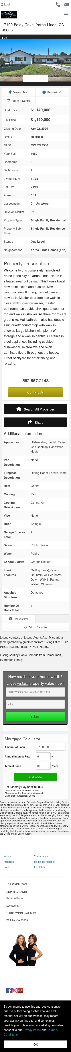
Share (39, 422)
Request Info (54, 92)
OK (35, 1044)
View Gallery (38, 78)
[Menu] (65, 14)
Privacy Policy (32, 1030)
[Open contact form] (66, 4)
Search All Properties (39, 409)
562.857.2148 (35, 380)
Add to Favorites (21, 100)
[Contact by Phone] (58, 4)
